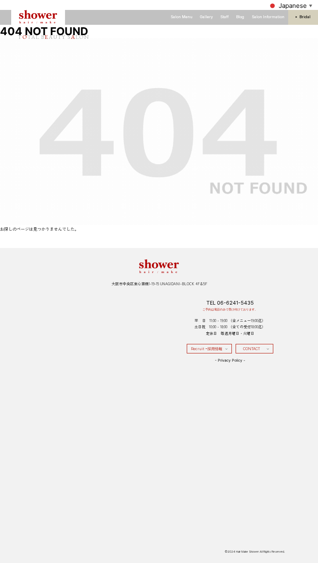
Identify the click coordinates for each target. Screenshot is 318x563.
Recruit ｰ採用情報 (206, 348)
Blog (240, 16)
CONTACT (251, 348)
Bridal (305, 16)
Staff (224, 16)
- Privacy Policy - (230, 360)
